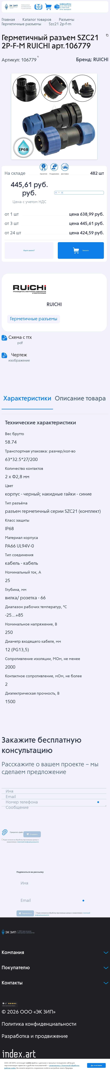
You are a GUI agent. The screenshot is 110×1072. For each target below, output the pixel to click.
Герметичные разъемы (33, 319)
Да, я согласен (96, 1065)
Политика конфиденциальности (39, 1024)
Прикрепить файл (16, 832)
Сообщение (17, 808)
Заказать (85, 250)
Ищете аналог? (29, 250)
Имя (24, 883)
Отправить (34, 834)
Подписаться (27, 913)
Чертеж (19, 355)
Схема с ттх (20, 337)
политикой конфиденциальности (28, 842)
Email (26, 901)
